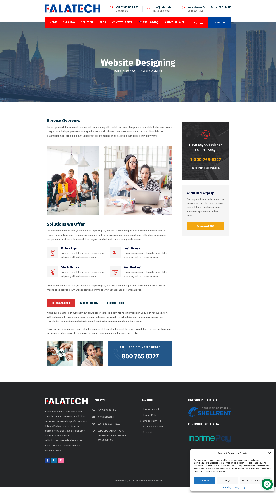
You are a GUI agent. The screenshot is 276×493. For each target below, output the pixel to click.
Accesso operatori (153, 426)
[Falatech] (72, 8)
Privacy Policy (239, 487)
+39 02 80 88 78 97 (127, 7)
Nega (227, 480)
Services (131, 70)
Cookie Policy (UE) (152, 420)
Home (117, 70)
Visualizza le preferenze (255, 480)
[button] (269, 453)
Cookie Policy (225, 487)
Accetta (204, 480)
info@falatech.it (163, 7)
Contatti (147, 432)
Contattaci (220, 22)
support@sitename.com (206, 167)
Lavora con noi (151, 409)
